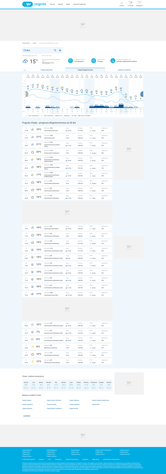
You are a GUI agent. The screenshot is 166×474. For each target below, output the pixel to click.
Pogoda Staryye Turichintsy (54, 400)
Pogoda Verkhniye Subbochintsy (100, 400)
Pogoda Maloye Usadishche (54, 408)
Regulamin (85, 459)
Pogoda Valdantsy (74, 400)
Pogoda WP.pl (26, 43)
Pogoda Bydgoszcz (52, 450)
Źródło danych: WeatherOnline (111, 459)
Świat (68, 4)
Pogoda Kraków (51, 452)
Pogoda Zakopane (51, 456)
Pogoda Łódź (98, 452)
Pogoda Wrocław (27, 456)
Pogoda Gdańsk (75, 450)
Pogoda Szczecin (100, 454)
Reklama (41, 459)
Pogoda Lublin (75, 452)
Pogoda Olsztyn (124, 452)
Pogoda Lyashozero (27, 404)
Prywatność (58, 459)
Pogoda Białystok (27, 450)
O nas (49, 459)
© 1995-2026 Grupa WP (28, 459)
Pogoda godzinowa (46, 70)
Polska (52, 4)
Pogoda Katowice (124, 450)
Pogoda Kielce (26, 452)
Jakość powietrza (79, 4)
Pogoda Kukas (96, 404)
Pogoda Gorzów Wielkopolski (103, 450)
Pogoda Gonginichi (27, 408)
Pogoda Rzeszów (75, 454)
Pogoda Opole (26, 454)
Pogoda (40, 4)
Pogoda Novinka (73, 408)
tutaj (58, 471)
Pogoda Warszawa (125, 454)
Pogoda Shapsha (26, 400)
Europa (60, 4)
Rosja (35, 43)
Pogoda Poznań (51, 454)
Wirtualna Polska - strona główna (27, 4)
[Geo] (60, 50)
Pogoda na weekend (124, 70)
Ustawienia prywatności (72, 459)
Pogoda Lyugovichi (74, 404)
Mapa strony (95, 459)
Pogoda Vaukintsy (51, 404)
